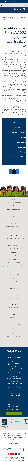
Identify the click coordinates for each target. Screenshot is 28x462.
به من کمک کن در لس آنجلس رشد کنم (17, 157)
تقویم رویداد (23, 137)
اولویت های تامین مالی (14, 298)
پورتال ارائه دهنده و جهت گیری (14, 245)
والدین (18, 17)
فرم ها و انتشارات (22, 147)
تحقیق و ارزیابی (14, 281)
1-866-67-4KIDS (13, 443)
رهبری (14, 310)
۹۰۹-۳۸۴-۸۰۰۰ (12, 397)
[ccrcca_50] (25, 5)
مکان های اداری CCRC (14, 317)
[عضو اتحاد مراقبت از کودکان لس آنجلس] (16, 421)
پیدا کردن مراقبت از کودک (20, 127)
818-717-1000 (13, 366)
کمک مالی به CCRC (14, 62)
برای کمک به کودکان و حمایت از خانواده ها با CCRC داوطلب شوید (14, 336)
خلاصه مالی (14, 321)
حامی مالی (14, 340)
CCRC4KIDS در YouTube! (14, 288)
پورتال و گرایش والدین (21, 142)
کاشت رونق (23, 161)
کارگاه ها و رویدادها (14, 248)
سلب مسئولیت (5, 450)
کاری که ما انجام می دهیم (14, 307)
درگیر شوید (14, 291)
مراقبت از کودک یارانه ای (14, 242)
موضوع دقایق (14, 295)
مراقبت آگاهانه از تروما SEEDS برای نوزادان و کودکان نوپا (14, 266)
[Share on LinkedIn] (10, 171)
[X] (15, 454)
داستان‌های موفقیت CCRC (14, 274)
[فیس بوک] (19, 454)
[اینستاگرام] (9, 454)
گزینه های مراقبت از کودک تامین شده (17, 122)
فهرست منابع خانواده (14, 278)
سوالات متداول (22, 152)
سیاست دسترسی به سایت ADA (16, 450)
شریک (14, 343)
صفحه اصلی (23, 17)
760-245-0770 (13, 408)
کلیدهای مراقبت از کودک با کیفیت (18, 132)
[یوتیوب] (12, 454)
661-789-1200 (13, 382)
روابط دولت (14, 314)
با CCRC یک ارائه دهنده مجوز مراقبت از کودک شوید (14, 238)
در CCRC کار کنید (14, 328)
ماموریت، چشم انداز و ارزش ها (14, 324)
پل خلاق (14, 285)
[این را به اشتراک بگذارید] (17, 171)
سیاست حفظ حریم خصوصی (18, 446)
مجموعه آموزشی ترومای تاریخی (14, 262)
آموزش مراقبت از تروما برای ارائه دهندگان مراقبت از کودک (14, 259)
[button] (23, 0)
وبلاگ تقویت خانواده (12, 17)
